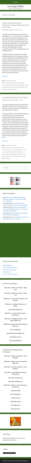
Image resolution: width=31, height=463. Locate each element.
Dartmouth (7, 80)
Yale (15, 145)
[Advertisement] (15, 239)
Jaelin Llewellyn (20, 85)
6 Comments (7, 158)
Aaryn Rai (6, 83)
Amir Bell (6, 147)
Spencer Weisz (11, 156)
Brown (5, 145)
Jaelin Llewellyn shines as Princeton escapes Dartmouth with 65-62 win (15, 25)
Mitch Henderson (10, 87)
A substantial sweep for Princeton (15, 97)
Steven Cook (18, 156)
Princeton (13, 80)
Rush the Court (7, 272)
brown (11, 147)
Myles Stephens (13, 154)
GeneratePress (24, 460)
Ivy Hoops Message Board (10, 267)
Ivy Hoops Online (15, 6)
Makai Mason (9, 152)
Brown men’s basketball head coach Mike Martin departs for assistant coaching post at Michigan (14, 199)
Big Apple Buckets (8, 265)
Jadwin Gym (19, 149)
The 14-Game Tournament (10, 274)
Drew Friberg (12, 85)
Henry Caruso (11, 149)
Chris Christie (13, 83)
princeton (18, 87)
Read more (5, 76)
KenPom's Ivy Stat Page (9, 269)
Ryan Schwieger (12, 89)
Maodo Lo (16, 152)
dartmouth (5, 85)
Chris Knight (21, 83)
